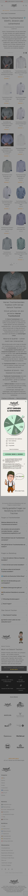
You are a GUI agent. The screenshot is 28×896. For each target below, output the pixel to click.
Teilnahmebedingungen (15, 467)
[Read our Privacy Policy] (24, 464)
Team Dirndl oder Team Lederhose (14, 439)
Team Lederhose (12, 441)
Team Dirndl (11, 443)
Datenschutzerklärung (9, 465)
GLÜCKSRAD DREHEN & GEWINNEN (14, 454)
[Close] (25, 401)
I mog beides (11, 445)
